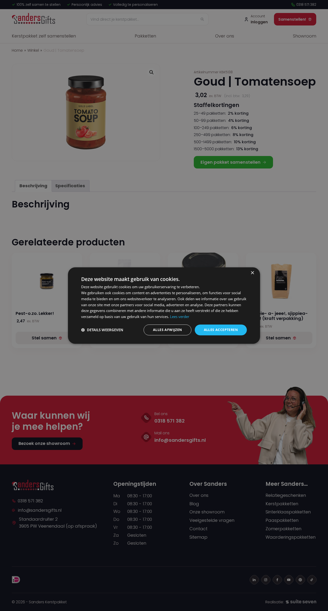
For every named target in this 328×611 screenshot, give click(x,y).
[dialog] (164, 305)
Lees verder (179, 316)
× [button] (252, 273)
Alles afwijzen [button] (167, 329)
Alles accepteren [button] (221, 329)
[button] (102, 329)
